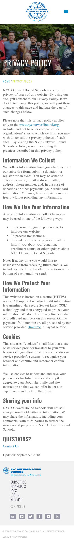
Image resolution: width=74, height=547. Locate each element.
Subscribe (18, 481)
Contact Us (11, 446)
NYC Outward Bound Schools (25, 531)
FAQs (13, 490)
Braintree (34, 326)
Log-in (14, 494)
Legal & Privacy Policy (15, 536)
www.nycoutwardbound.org (39, 124)
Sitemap (16, 499)
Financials (18, 486)
